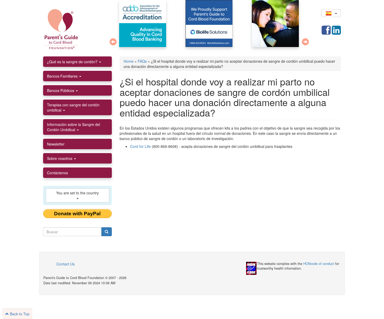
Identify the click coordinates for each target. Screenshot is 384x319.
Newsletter (56, 144)
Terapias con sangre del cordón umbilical (73, 107)
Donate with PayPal (77, 213)
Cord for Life (140, 146)
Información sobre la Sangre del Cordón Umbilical (73, 127)
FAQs (142, 61)
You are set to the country (77, 192)
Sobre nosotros (60, 158)
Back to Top (19, 313)
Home (128, 61)
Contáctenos (57, 172)
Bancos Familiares (63, 76)
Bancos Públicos (61, 90)
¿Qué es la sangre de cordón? (72, 61)
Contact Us (65, 263)
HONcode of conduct (318, 263)
